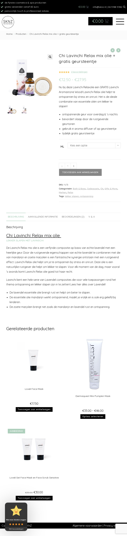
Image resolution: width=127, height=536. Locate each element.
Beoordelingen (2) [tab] (73, 216)
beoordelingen (79, 72)
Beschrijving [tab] (16, 216)
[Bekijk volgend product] (118, 50)
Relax (70, 192)
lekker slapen (72, 196)
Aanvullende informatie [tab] (43, 216)
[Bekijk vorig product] (112, 50)
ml (62, 146)
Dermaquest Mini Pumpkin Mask (93, 396)
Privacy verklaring (114, 525)
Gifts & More (111, 188)
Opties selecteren (92, 416)
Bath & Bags (79, 188)
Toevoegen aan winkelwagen (80, 172)
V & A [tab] (91, 216)
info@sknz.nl (99, 6)
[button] (50, 57)
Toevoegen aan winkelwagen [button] (34, 409)
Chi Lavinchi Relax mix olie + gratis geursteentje (54, 34)
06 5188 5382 (115, 6)
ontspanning (86, 196)
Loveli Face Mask (34, 388)
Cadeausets (93, 188)
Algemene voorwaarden (87, 525)
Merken (62, 192)
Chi (101, 188)
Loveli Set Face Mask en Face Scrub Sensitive (34, 477)
